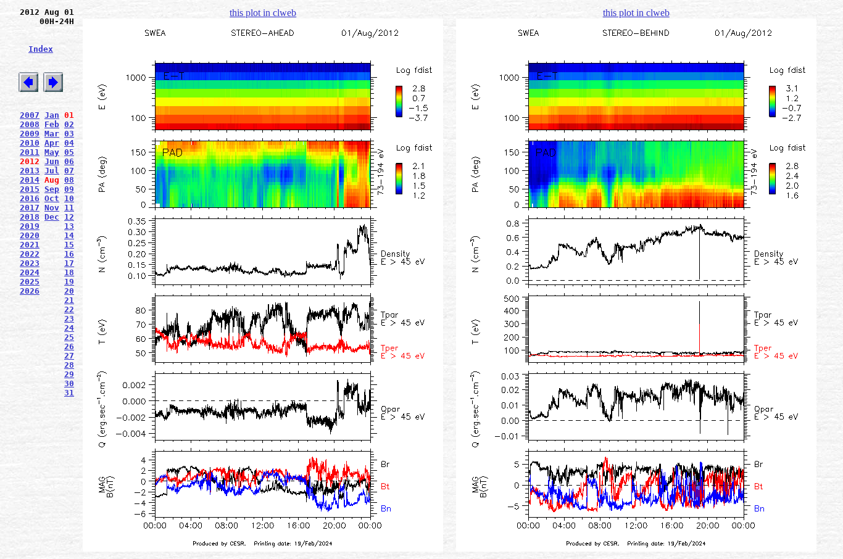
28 (69, 365)
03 (69, 133)
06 (69, 161)
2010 (29, 142)
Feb (51, 124)
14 (69, 235)
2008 (29, 124)
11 (69, 207)
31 (69, 392)
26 (69, 346)
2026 (29, 291)
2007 (29, 115)
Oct (51, 198)
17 (69, 263)
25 (69, 337)
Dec (51, 217)
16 (69, 254)
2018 (29, 217)
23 (69, 318)
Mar (51, 133)
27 (69, 355)
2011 (29, 152)
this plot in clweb (263, 12)
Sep (51, 189)
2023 (29, 263)
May (51, 152)
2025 (29, 281)
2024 (29, 272)
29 (69, 374)
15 (69, 244)
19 (69, 281)
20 (69, 291)
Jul (51, 170)
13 (69, 226)
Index (40, 49)
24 (69, 328)
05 (69, 152)
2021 (29, 244)
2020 (29, 235)
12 (69, 217)
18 (69, 272)
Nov (51, 207)
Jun (51, 161)
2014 (29, 179)
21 (69, 300)
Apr (51, 142)
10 (69, 198)
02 (69, 124)
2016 (29, 198)
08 (69, 179)
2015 (29, 189)
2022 (29, 254)
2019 (29, 226)
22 (69, 309)
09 (69, 189)
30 (69, 383)
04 (69, 142)
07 (69, 170)
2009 (29, 133)
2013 (29, 170)
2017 (29, 207)
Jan (51, 115)
